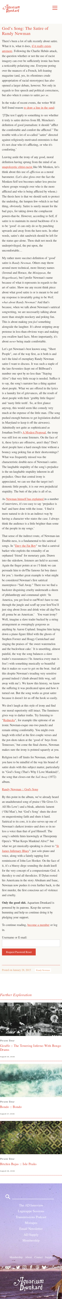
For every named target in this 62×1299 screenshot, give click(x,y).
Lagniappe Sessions (31, 1211)
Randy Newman (43, 970)
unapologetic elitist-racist (17, 167)
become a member (38, 925)
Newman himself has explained (25, 499)
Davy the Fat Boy (25, 546)
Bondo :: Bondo (11, 1106)
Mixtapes (31, 1222)
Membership (31, 1240)
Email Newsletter (31, 1228)
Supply (48, 1257)
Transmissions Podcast (31, 1217)
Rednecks (9, 720)
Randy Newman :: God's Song (20, 789)
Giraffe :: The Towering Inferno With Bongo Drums (30, 1047)
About (28, 1257)
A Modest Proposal (34, 432)
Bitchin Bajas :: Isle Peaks (18, 1164)
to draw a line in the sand (39, 107)
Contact (38, 1257)
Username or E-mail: (14, 937)
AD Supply (31, 1234)
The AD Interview (31, 1205)
